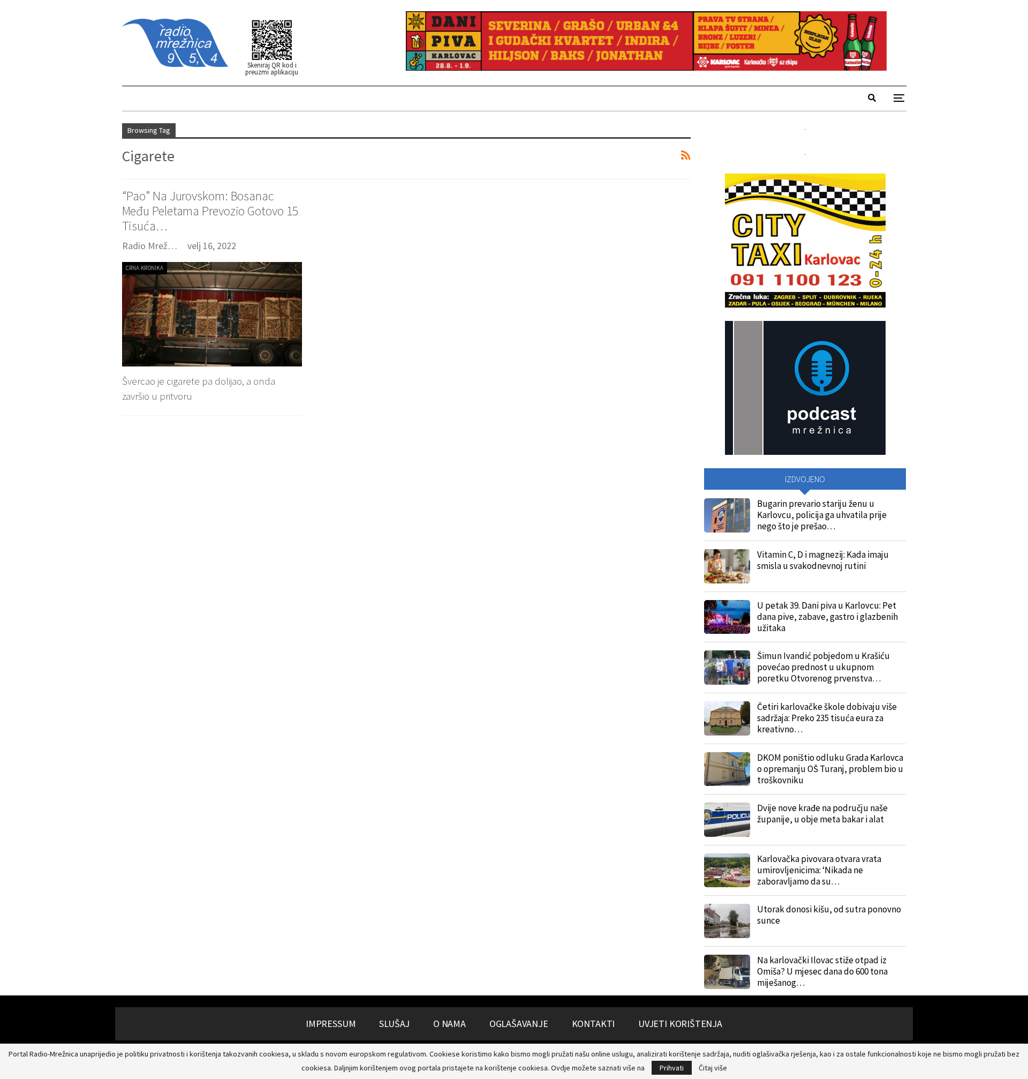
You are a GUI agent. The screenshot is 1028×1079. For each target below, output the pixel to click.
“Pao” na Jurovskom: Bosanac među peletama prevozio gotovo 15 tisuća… (210, 211)
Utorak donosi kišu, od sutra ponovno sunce (829, 914)
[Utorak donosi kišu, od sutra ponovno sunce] (727, 921)
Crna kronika (145, 268)
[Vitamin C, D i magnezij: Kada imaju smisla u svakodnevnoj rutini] (727, 566)
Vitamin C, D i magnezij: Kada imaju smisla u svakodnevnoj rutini (823, 560)
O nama (449, 1023)
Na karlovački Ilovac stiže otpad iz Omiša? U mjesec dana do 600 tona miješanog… (822, 971)
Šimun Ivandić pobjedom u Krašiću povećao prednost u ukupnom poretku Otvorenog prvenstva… (823, 667)
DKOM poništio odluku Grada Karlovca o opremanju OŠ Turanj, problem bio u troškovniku (830, 769)
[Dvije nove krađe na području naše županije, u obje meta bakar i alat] (727, 820)
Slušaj (394, 1023)
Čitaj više (713, 1067)
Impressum (331, 1023)
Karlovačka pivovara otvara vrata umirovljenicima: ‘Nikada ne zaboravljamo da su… (819, 870)
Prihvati (672, 1068)
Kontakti (593, 1023)
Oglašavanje (518, 1023)
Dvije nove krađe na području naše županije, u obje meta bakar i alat (822, 813)
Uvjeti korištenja (680, 1023)
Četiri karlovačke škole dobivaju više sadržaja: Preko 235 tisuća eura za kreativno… (827, 718)
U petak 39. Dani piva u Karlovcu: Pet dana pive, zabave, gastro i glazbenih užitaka (827, 617)
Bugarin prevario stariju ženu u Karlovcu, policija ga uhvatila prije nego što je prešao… (822, 515)
